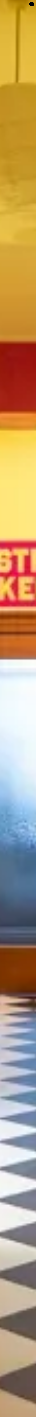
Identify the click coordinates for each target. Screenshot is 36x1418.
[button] (31, 4)
